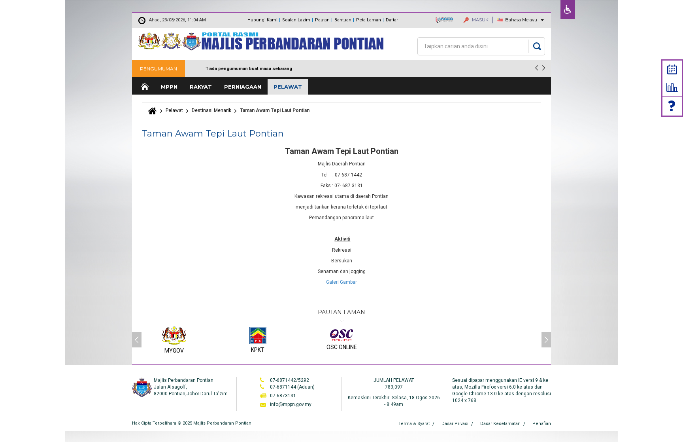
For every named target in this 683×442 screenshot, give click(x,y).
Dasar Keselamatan (500, 423)
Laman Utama (144, 87)
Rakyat (201, 86)
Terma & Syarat (414, 423)
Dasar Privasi (454, 423)
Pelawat (288, 86)
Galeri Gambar (341, 282)
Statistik (672, 87)
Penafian (541, 423)
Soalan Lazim (296, 20)
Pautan (322, 20)
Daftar (392, 20)
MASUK (480, 20)
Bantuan (342, 20)
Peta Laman (368, 20)
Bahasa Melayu (521, 20)
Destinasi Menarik (211, 110)
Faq (672, 106)
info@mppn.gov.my (290, 404)
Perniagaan (242, 86)
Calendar (672, 69)
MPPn (169, 86)
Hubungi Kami (262, 20)
